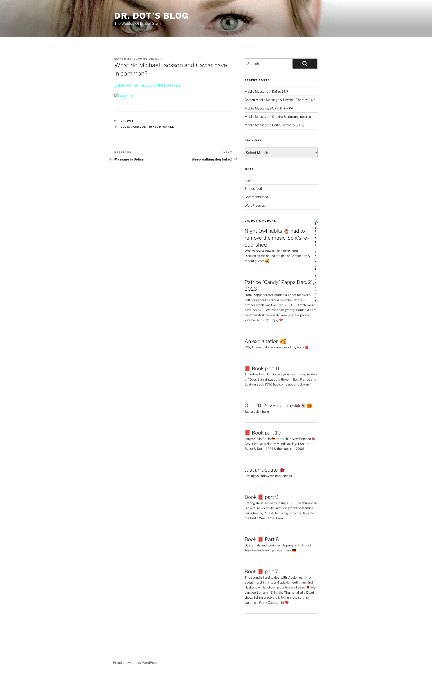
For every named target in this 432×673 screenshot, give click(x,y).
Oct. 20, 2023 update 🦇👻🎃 (278, 405)
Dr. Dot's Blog (151, 16)
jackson (139, 126)
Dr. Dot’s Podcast (262, 220)
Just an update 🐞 (265, 470)
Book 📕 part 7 (261, 571)
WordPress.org (255, 205)
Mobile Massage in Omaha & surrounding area (278, 116)
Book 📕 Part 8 (262, 539)
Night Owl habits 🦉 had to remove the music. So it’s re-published (277, 238)
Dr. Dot (155, 58)
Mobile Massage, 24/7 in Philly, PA (269, 108)
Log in (249, 180)
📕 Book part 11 (262, 368)
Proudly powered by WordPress (135, 662)
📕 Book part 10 (263, 433)
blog (125, 126)
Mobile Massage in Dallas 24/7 (266, 91)
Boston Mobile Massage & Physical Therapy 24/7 (280, 100)
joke (153, 126)
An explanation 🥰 (265, 341)
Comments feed (256, 197)
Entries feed (253, 188)
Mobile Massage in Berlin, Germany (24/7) (274, 125)
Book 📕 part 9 (261, 497)
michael (166, 126)
